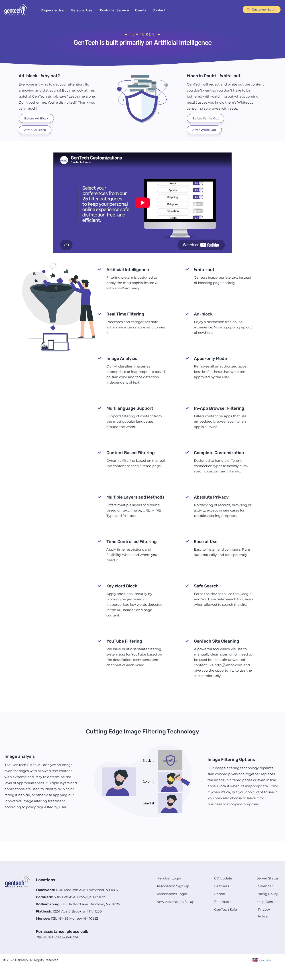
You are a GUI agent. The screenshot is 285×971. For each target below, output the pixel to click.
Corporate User (53, 10)
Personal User (82, 10)
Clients (140, 10)
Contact (159, 10)
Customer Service (114, 10)
